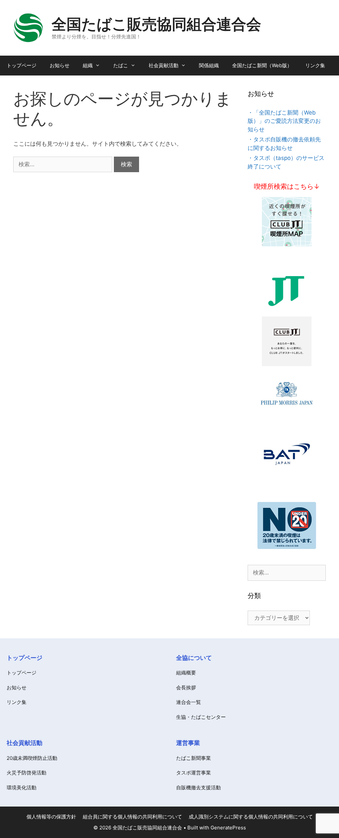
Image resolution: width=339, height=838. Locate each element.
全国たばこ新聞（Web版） (262, 65)
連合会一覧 (188, 702)
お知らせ (60, 65)
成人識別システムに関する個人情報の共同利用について (251, 816)
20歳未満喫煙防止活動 (32, 758)
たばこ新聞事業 (193, 758)
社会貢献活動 (163, 65)
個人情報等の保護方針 (51, 816)
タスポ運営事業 (193, 772)
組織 (88, 65)
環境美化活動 (21, 787)
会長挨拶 (186, 687)
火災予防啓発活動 (26, 772)
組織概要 (186, 672)
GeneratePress (228, 827)
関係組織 (209, 65)
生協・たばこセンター (201, 717)
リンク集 (315, 65)
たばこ (120, 65)
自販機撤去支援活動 (198, 787)
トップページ (21, 65)
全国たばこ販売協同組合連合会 (156, 24)
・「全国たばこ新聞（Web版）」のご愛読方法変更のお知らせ (284, 121)
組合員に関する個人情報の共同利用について (132, 816)
